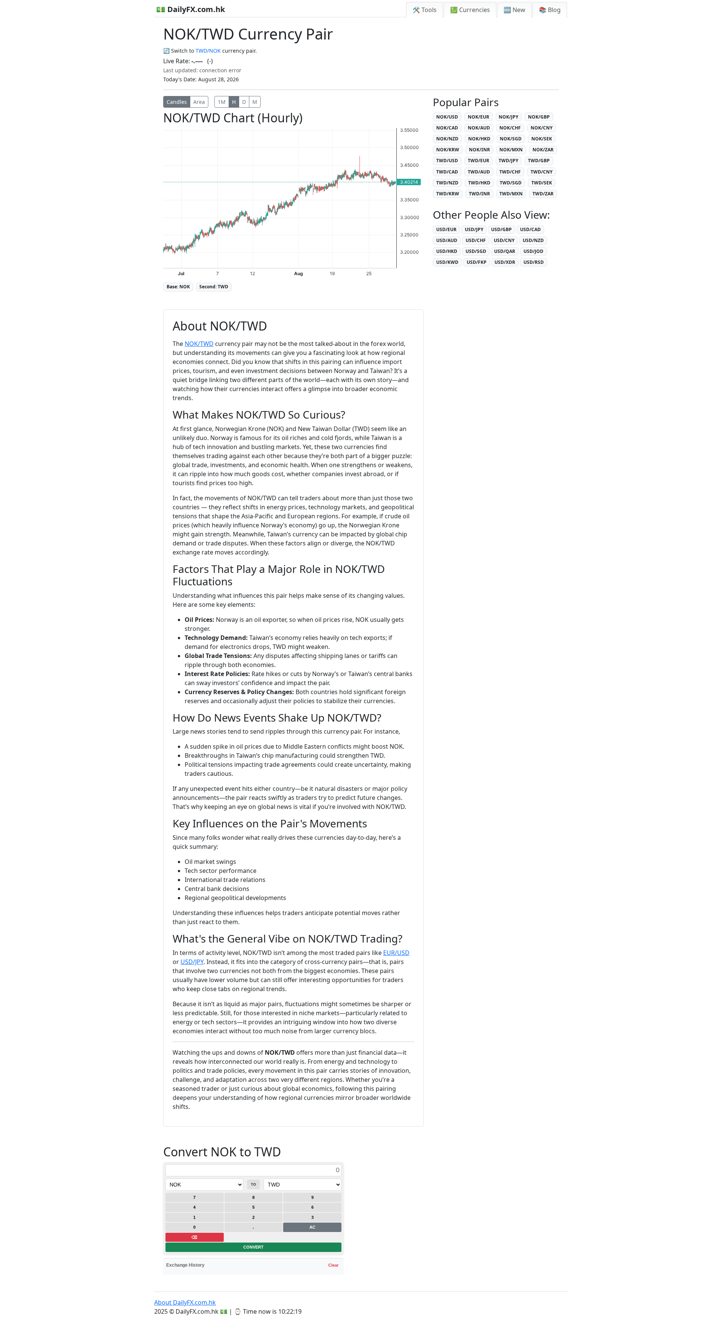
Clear (333, 1265)
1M (222, 101)
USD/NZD (533, 240)
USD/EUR (446, 229)
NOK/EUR (478, 117)
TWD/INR (479, 193)
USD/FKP (477, 262)
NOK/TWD (199, 344)
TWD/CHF (510, 172)
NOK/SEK (541, 139)
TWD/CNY (541, 172)
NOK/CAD (447, 128)
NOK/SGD (511, 139)
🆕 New (514, 10)
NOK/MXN (511, 149)
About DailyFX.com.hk (185, 1302)
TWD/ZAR (543, 193)
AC (312, 1227)
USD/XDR (504, 262)
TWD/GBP (539, 160)
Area (199, 101)
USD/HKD (446, 251)
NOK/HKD (479, 139)
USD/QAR (504, 251)
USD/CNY (504, 240)
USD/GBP (501, 229)
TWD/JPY (508, 160)
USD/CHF (476, 240)
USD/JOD (533, 251)
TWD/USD (447, 160)
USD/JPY (191, 962)
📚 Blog (550, 10)
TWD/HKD (479, 183)
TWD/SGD (511, 183)
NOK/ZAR (543, 149)
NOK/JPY (508, 117)
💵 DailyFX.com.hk (190, 9)
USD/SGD (476, 251)
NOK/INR (479, 149)
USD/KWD (447, 262)
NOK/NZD (447, 139)
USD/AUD (446, 240)
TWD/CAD (447, 172)
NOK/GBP (539, 117)
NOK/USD (447, 117)
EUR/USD (396, 953)
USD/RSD (533, 262)
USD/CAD (530, 229)
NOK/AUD (479, 128)
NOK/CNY (541, 128)
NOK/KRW (447, 149)
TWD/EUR (478, 160)
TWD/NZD (447, 183)
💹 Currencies (470, 10)
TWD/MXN (511, 193)
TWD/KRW (447, 193)
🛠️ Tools (425, 10)
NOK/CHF (510, 128)
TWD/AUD (479, 172)
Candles (177, 101)
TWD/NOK (208, 50)
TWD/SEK (541, 183)
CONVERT (253, 1247)
